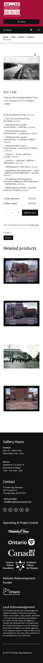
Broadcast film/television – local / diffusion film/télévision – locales (21, 173)
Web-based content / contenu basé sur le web (20, 188)
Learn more (34, 225)
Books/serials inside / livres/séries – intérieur (19, 126)
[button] (35, 55)
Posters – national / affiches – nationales (20, 161)
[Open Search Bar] (39, 30)
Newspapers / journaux (21, 166)
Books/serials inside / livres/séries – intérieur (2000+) (19, 139)
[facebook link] (5, 510)
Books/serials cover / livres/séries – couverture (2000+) (21, 148)
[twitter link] (21, 510)
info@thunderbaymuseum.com (17, 501)
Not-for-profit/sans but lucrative (17, 119)
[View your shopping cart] (31, 30)
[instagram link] (10, 510)
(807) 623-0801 (10, 499)
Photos (8, 238)
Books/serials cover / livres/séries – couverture (20, 132)
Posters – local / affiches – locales (18, 155)
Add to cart (30, 212)
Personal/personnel (20, 114)
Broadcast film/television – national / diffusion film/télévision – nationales (21, 181)
